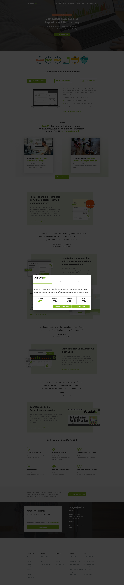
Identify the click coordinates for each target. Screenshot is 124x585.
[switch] (55, 301)
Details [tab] (62, 281)
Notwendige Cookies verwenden (62, 306)
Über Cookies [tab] (81, 281)
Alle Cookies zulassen (80, 306)
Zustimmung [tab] (43, 281)
